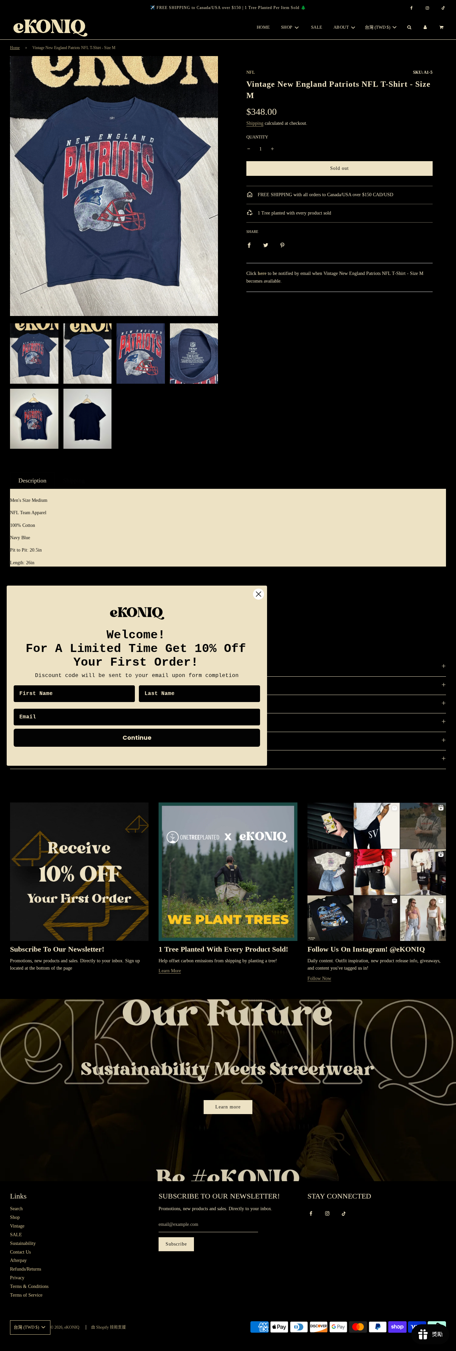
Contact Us (20, 1252)
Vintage (17, 1226)
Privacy (17, 1277)
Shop (15, 1217)
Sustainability (23, 1243)
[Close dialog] (258, 594)
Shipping (254, 123)
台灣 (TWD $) (378, 27)
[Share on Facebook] (249, 245)
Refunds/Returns (25, 1269)
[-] (248, 149)
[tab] (32, 480)
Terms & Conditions (29, 1286)
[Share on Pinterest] (282, 245)
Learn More (170, 970)
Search (16, 1208)
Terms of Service (26, 1295)
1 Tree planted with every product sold (293, 213)
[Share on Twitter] (265, 245)
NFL (250, 72)
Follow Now (319, 978)
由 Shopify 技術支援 (108, 1327)
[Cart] (442, 27)
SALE (316, 27)
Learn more (228, 1106)
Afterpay (18, 1260)
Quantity (257, 137)
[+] (272, 149)
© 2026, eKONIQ (64, 1327)
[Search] (409, 27)
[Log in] (425, 27)
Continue (137, 737)
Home (263, 27)
